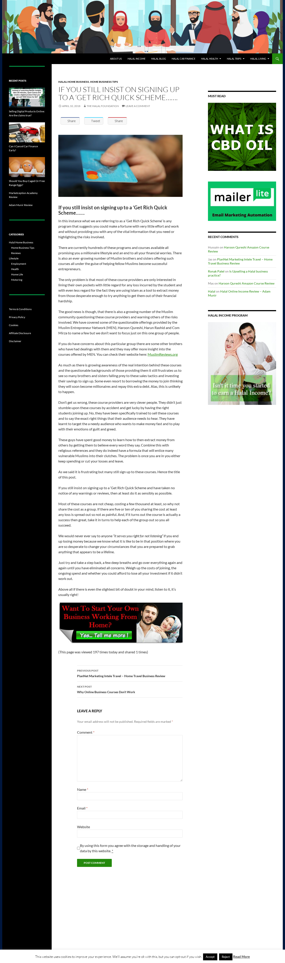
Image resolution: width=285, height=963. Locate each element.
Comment (85, 732)
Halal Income (136, 58)
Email (82, 808)
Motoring (16, 279)
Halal (211, 291)
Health (15, 269)
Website (83, 827)
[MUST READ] (242, 137)
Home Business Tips (104, 81)
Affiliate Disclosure (20, 333)
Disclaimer (15, 341)
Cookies (13, 325)
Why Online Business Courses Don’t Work (106, 689)
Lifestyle (13, 258)
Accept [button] (210, 957)
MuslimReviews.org (163, 354)
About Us (116, 58)
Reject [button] (226, 957)
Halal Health (209, 58)
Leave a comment (138, 106)
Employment (18, 263)
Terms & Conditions (20, 309)
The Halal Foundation (103, 106)
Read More (241, 957)
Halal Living (258, 58)
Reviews (16, 253)
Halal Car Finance (183, 58)
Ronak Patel (216, 271)
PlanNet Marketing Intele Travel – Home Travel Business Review (121, 673)
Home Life (17, 274)
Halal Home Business (73, 81)
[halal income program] (242, 363)
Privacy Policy (17, 317)
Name (82, 789)
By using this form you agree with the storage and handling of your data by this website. (130, 848)
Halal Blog (158, 58)
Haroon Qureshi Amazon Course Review (247, 283)
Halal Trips (234, 58)
